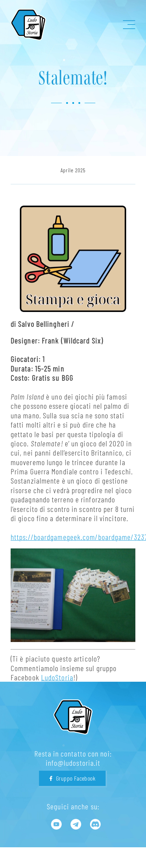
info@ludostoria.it (73, 762)
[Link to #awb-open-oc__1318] (129, 25)
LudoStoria (57, 677)
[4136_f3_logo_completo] (28, 12)
